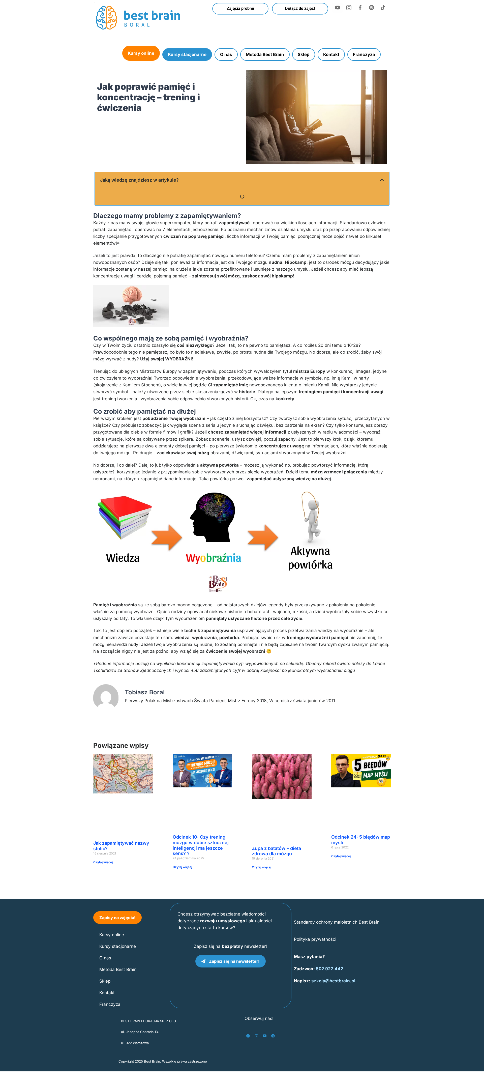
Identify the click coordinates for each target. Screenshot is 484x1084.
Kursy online (141, 53)
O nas (226, 54)
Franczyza (364, 54)
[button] (382, 180)
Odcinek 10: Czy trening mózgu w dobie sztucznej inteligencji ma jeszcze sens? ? (201, 845)
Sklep (304, 54)
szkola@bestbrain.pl (333, 980)
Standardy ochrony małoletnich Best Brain (336, 922)
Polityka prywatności (315, 939)
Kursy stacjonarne (187, 54)
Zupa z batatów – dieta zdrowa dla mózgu (276, 851)
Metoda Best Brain (265, 54)
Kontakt (331, 54)
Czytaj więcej (103, 862)
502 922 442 (329, 968)
